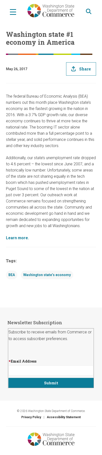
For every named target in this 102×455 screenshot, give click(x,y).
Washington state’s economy (47, 275)
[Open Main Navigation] (13, 11)
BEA (11, 275)
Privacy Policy (31, 417)
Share (85, 68)
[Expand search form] (88, 11)
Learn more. (17, 238)
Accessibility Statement (64, 417)
